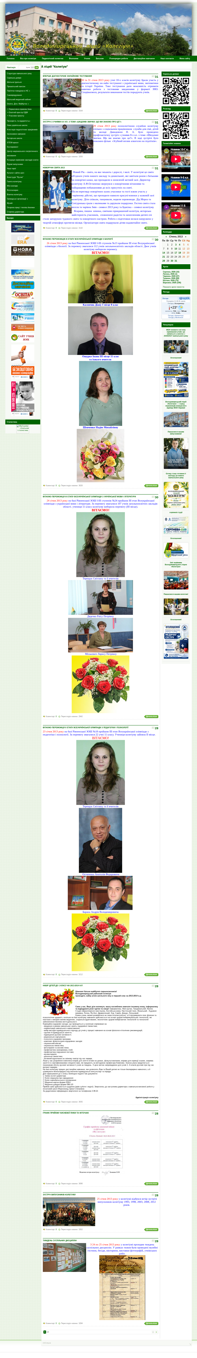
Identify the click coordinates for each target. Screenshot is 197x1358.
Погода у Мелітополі (175, 317)
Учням (87, 58)
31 (176, 261)
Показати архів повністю (173, 287)
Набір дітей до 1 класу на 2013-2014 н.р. (63, 985)
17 (176, 253)
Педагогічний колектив (52, 58)
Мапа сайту (185, 58)
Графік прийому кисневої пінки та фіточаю (66, 1113)
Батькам (100, 58)
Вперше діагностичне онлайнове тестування (67, 76)
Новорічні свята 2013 (54, 168)
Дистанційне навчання (144, 58)
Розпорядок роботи (118, 58)
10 (176, 248)
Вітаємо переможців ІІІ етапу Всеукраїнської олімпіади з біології (78, 239)
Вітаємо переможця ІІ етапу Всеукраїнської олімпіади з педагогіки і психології (85, 727)
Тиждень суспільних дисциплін (60, 1240)
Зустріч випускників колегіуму (59, 1195)
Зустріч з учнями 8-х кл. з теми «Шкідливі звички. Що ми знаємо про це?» (82, 122)
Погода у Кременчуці (175, 315)
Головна (10, 58)
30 (172, 261)
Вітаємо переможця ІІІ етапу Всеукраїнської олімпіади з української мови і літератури (89, 497)
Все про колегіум (28, 58)
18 (179, 253)
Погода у (176, 303)
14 (163, 253)
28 (163, 261)
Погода (165, 298)
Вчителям (73, 58)
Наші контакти (167, 58)
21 (163, 257)
